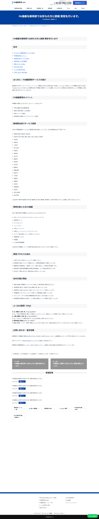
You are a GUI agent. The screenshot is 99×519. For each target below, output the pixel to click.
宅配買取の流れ (49, 408)
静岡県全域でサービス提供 (21, 58)
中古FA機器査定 (24, 353)
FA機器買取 (16, 353)
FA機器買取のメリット (20, 56)
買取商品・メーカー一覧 (19, 408)
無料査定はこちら (80, 3)
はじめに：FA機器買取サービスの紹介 (24, 53)
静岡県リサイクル (54, 353)
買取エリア (54, 19)
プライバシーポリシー (71, 502)
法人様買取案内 (70, 497)
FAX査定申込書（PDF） (80, 408)
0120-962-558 (64, 3)
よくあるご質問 (64, 408)
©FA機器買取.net (49, 517)
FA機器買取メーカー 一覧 (46, 502)
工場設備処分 (34, 353)
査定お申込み (43, 507)
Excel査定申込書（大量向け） (19, 416)
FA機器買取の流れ (44, 500)
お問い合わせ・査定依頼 (20, 72)
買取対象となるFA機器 (20, 61)
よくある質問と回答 (45, 505)
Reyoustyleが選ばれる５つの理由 (48, 497)
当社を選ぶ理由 (18, 67)
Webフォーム (26, 260)
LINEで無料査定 (93, 516)
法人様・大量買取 (34, 408)
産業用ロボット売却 (43, 353)
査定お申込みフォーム (29, 340)
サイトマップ (37, 513)
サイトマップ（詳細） (47, 513)
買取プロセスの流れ (19, 64)
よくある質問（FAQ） (19, 69)
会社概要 (68, 500)
